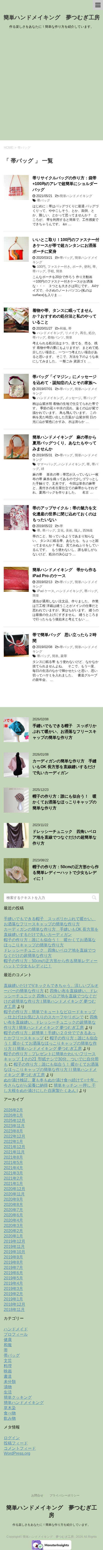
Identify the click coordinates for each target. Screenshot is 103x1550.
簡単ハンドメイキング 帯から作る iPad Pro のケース (64, 573)
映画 (8, 1371)
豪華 (63, 656)
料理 (8, 1366)
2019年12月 (14, 1241)
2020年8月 (13, 1204)
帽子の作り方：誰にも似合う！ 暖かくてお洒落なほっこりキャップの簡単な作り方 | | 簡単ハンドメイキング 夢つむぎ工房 (51, 1043)
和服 (63, 328)
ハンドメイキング (50, 333)
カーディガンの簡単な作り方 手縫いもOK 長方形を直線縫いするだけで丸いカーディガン (64, 767)
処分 (91, 333)
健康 (8, 1339)
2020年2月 (13, 1231)
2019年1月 (13, 1299)
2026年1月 (13, 1115)
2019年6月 (13, 1273)
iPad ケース (45, 591)
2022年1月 (13, 1141)
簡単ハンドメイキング (76, 196)
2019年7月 (13, 1267)
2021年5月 (13, 1162)
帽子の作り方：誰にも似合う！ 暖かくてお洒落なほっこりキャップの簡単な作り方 (64, 802)
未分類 (10, 1381)
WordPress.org (17, 1453)
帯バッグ (43, 200)
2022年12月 (14, 1136)
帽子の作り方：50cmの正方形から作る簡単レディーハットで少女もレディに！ (65, 873)
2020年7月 (13, 1210)
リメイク (71, 333)
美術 (69, 530)
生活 (8, 1392)
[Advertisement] (51, 86)
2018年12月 (14, 1304)
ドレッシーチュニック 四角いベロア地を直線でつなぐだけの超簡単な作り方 (64, 837)
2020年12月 (14, 1189)
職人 (77, 530)
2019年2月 (13, 1294)
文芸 (8, 1360)
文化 (60, 530)
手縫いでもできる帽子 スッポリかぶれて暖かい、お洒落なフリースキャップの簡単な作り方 (64, 732)
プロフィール (16, 1334)
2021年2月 (13, 1178)
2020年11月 (14, 1194)
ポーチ (77, 267)
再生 (83, 333)
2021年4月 (13, 1168)
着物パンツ (56, 337)
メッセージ (73, 398)
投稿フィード (16, 1443)
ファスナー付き (59, 267)
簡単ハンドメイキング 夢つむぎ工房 (52, 17)
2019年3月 (13, 1288)
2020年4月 (13, 1220)
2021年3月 (13, 1173)
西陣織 (87, 530)
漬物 (8, 1387)
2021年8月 (13, 1157)
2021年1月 (13, 1183)
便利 (87, 267)
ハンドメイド (16, 1329)
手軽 (51, 271)
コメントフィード (20, 1448)
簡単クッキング (18, 1397)
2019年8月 (13, 1262)
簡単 (59, 271)
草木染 (10, 1408)
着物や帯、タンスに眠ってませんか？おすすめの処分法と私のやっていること (64, 316)
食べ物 (10, 1413)
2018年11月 (14, 1309)
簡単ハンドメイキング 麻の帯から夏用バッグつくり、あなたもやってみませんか (64, 443)
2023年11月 (14, 1126)
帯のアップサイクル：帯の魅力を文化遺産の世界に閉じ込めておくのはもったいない (64, 514)
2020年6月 (13, 1215)
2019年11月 (14, 1246)
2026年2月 (13, 1110)
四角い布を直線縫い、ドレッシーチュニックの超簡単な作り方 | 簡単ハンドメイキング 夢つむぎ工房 (51, 1022)
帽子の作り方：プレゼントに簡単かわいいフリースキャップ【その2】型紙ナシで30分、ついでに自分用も (51, 1059)
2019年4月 (13, 1283)
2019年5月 (13, 1278)
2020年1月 (13, 1236)
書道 (8, 1376)
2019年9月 (13, 1257)
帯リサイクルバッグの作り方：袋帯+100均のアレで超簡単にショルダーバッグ (65, 184)
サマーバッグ (46, 464)
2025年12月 (14, 1120)
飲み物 (10, 1418)
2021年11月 (14, 1152)
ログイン (12, 1438)
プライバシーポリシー (65, 1495)
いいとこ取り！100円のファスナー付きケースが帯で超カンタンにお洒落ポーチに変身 (65, 246)
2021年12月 (14, 1147)
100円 (41, 267)
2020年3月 (13, 1225)
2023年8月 (13, 1131)
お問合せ (37, 1495)
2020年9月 (13, 1199)
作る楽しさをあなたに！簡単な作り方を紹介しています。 (51, 1524)
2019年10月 (14, 1252)
